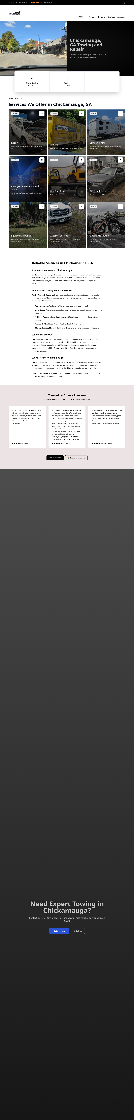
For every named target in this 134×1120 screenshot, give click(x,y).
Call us (121, 10)
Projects (92, 17)
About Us (121, 17)
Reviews (101, 17)
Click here (67, 86)
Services (80, 17)
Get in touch (107, 10)
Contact (111, 17)
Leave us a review (77, 458)
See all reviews (55, 458)
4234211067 (32, 86)
